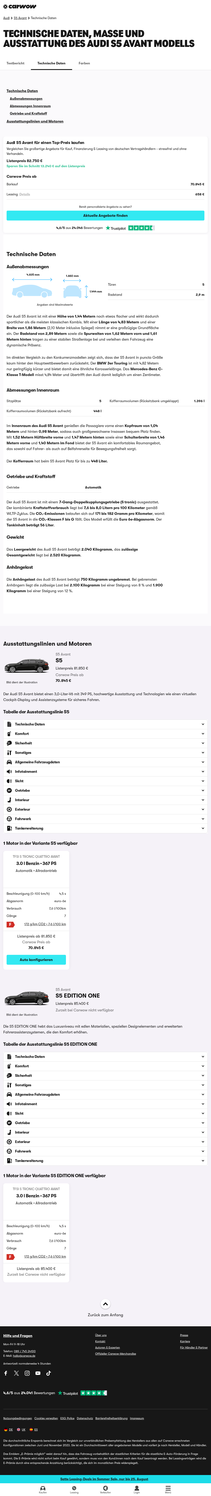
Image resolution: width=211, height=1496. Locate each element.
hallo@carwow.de (24, 1355)
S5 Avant (20, 18)
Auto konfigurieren (36, 960)
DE (11, 1429)
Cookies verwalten (46, 1418)
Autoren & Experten (107, 1347)
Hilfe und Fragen (17, 1336)
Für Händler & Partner (194, 1347)
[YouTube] (38, 1374)
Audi (6, 18)
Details (24, 194)
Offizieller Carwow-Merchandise (115, 1353)
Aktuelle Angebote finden (105, 216)
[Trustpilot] (129, 227)
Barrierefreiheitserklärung (111, 1418)
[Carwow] (19, 6)
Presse (184, 1335)
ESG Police (67, 1418)
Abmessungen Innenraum (30, 106)
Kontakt (100, 1341)
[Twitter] (17, 1374)
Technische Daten (52, 63)
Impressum (137, 1418)
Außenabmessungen (26, 99)
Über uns (101, 1335)
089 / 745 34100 (25, 1351)
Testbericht (15, 63)
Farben (84, 63)
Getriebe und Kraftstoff (28, 113)
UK (23, 1429)
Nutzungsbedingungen (17, 1418)
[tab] (15, 63)
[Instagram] (27, 1374)
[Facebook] (6, 1374)
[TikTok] (48, 1374)
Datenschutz (85, 1418)
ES (36, 1429)
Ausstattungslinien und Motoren (35, 121)
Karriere (185, 1341)
